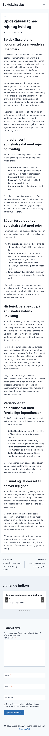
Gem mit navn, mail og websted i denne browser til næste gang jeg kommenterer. (23, 705)
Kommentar (10, 638)
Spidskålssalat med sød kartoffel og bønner (12, 564)
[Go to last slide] (6, 599)
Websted (9, 697)
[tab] (20, 610)
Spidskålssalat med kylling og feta (37, 563)
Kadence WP (24, 729)
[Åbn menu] (44, 4)
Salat (6, 17)
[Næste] (42, 599)
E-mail (8, 686)
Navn (8, 675)
